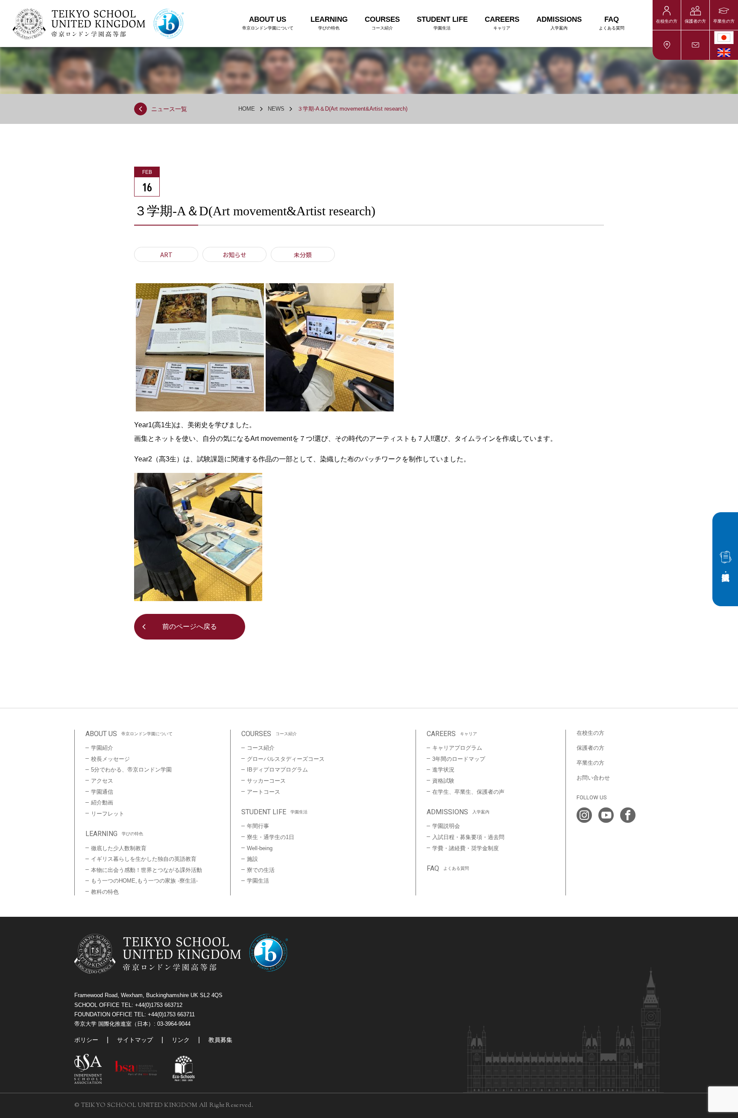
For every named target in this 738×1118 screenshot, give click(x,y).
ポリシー (86, 1039)
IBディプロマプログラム (277, 769)
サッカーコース (266, 781)
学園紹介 (102, 748)
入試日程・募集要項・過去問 (468, 837)
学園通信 (102, 792)
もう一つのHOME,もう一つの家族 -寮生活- (144, 880)
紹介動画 (102, 802)
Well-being (259, 848)
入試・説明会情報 (725, 559)
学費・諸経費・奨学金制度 (465, 848)
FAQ (611, 23)
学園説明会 (446, 826)
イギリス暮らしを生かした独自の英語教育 (143, 859)
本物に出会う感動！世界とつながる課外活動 (146, 870)
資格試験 (443, 781)
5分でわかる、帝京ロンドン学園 (131, 769)
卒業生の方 (724, 21)
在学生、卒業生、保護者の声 (468, 792)
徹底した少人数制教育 (118, 848)
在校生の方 (666, 21)
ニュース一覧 (169, 109)
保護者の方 (695, 21)
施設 (252, 859)
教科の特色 (105, 892)
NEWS (276, 109)
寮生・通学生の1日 (270, 837)
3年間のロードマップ (458, 759)
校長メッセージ (110, 759)
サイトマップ (135, 1039)
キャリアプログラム (457, 748)
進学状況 (443, 769)
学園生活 (258, 880)
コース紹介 (261, 748)
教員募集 (220, 1039)
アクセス (667, 45)
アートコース (263, 792)
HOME (246, 109)
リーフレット (107, 813)
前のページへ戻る (189, 626)
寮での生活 (261, 870)
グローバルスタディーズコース (286, 759)
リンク (181, 1039)
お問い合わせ (695, 45)
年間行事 (258, 826)
